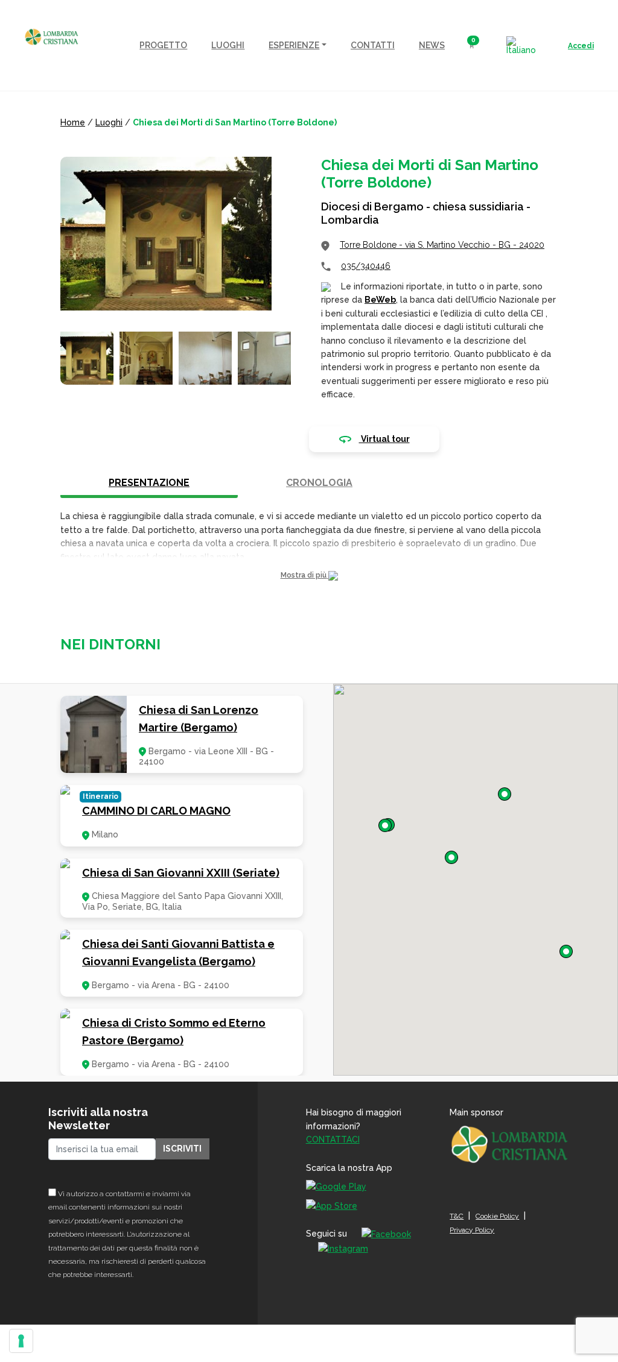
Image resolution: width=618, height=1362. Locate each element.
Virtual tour (384, 439)
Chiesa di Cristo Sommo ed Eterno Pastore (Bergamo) (174, 1032)
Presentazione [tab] (149, 482)
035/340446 (365, 266)
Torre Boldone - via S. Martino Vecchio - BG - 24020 (442, 245)
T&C (457, 1216)
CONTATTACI (333, 1139)
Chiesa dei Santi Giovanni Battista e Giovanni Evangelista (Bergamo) (178, 953)
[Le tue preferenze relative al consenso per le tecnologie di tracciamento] (21, 1340)
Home (72, 122)
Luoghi (109, 122)
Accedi (581, 46)
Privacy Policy (472, 1230)
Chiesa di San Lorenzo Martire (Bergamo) (198, 719)
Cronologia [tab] (319, 482)
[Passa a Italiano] (521, 45)
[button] (309, 575)
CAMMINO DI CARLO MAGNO (156, 810)
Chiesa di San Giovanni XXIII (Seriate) (180, 872)
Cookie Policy (497, 1216)
